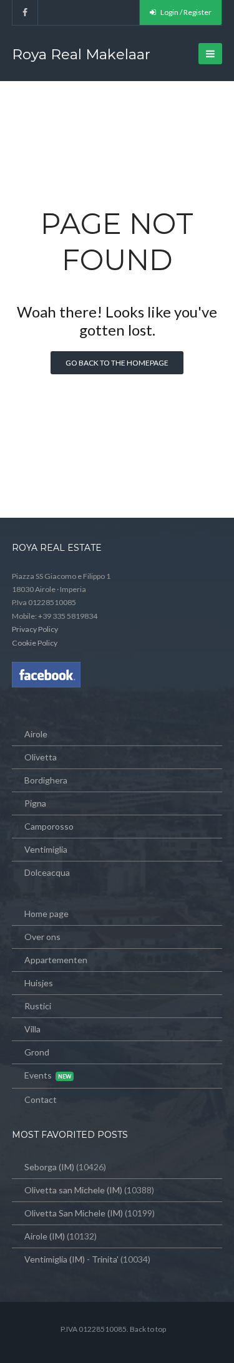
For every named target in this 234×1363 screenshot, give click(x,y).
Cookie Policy (34, 643)
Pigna (35, 803)
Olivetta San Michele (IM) (73, 1213)
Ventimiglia (45, 849)
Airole (35, 734)
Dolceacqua (47, 872)
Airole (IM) (44, 1236)
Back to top (148, 1329)
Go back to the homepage (117, 362)
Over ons (42, 936)
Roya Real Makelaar (81, 54)
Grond (36, 1052)
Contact (40, 1099)
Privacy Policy (35, 629)
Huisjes (38, 982)
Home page (46, 913)
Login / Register (185, 12)
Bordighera (45, 780)
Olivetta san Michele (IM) (73, 1190)
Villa (32, 1029)
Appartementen (55, 959)
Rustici (37, 1006)
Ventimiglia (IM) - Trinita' (71, 1259)
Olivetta (40, 757)
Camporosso (49, 826)
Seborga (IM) (49, 1167)
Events (38, 1075)
